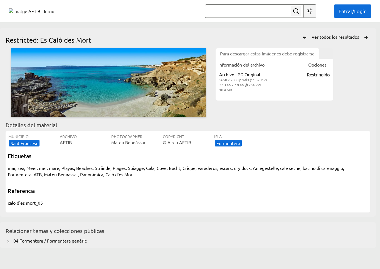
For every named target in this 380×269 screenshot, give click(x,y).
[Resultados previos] (304, 37)
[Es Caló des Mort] (108, 82)
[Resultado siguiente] (366, 37)
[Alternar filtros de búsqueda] (309, 11)
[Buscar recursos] (296, 11)
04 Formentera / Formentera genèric (49, 240)
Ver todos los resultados (336, 37)
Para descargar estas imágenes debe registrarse (267, 53)
